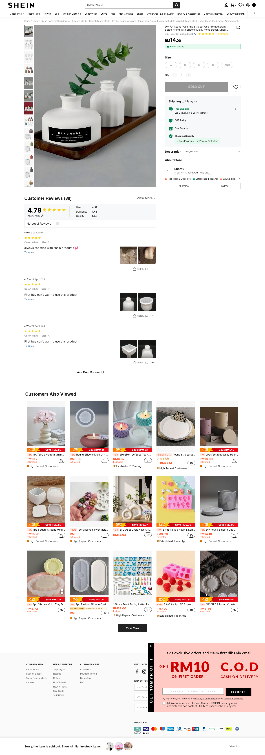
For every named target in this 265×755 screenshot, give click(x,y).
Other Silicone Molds (99, 21)
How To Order (60, 682)
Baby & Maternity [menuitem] (213, 13)
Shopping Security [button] (184, 136)
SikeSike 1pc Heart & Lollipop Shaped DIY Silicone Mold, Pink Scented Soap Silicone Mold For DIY (176, 529)
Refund (56, 678)
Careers (30, 682)
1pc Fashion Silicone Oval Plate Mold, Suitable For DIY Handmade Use (90, 604)
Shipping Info (59, 669)
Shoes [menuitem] (140, 13)
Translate (29, 252)
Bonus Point (86, 678)
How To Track (60, 687)
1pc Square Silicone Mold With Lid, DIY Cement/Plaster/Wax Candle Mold (46, 529)
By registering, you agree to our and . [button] (203, 698)
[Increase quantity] (188, 75)
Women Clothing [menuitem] (72, 13)
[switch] (56, 223)
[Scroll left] (250, 13)
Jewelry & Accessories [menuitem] (188, 13)
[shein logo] (21, 5)
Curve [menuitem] (104, 13)
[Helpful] (134, 269)
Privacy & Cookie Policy (206, 698)
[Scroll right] (254, 13)
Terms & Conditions (233, 698)
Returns (57, 674)
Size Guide (58, 691)
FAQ (82, 682)
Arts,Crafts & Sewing (59, 21)
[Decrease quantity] (174, 75)
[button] (248, 5)
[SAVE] (236, 87)
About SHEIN (32, 669)
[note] (46, 450)
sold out (196, 87)
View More (132, 628)
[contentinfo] (188, 731)
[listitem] (46, 435)
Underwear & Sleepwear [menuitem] (160, 13)
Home (27, 21)
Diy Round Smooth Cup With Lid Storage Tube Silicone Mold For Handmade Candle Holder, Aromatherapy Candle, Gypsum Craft (219, 529)
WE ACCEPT (140, 723)
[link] (233, 5)
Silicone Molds (79, 21)
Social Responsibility (36, 678)
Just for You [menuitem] (34, 13)
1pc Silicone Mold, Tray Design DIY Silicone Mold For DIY (46, 604)
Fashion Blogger (34, 674)
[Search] (176, 5)
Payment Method (88, 674)
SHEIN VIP (58, 695)
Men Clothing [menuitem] (126, 13)
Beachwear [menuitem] (91, 13)
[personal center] (226, 5)
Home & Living (39, 21)
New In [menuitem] (47, 13)
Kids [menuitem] (113, 13)
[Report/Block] (154, 269)
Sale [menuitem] (57, 13)
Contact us (85, 669)
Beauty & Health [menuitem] (236, 13)
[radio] (171, 65)
